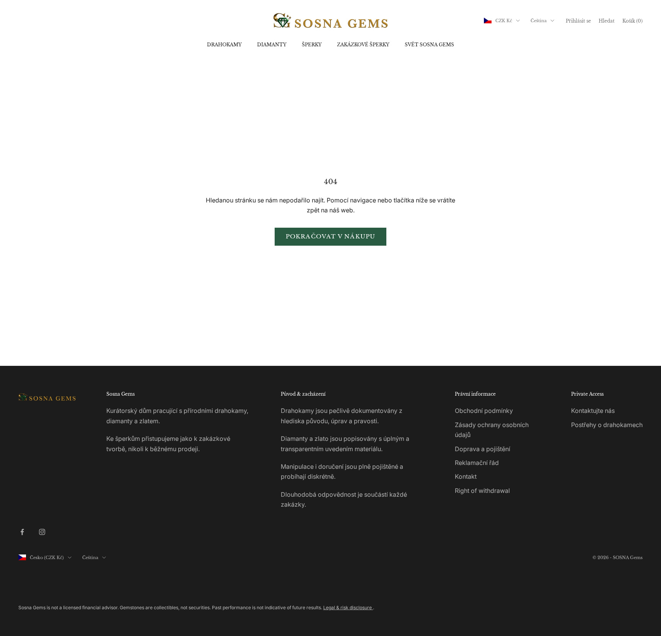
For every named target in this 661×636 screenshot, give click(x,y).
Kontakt (466, 476)
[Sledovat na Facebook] (22, 532)
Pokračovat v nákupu (331, 236)
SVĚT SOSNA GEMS (429, 44)
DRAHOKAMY (224, 44)
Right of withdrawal (482, 490)
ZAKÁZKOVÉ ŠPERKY (363, 44)
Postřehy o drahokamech (607, 425)
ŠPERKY (312, 44)
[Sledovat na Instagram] (42, 532)
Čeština (539, 20)
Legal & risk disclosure (348, 607)
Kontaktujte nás (593, 410)
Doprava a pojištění (482, 449)
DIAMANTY (272, 44)
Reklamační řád (477, 462)
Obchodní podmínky (484, 410)
